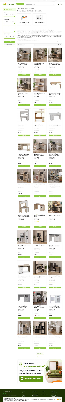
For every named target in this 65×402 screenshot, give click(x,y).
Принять (59, 399)
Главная (18, 8)
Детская (22, 8)
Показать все (39, 353)
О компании (34, 392)
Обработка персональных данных (22, 400)
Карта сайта (15, 395)
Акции (43, 392)
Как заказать (34, 396)
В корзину (24, 74)
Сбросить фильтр (9, 44)
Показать (8, 41)
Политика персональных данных (7, 395)
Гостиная (23, 395)
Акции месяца (24, 392)
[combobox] (40, 4)
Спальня (23, 396)
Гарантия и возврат (35, 395)
